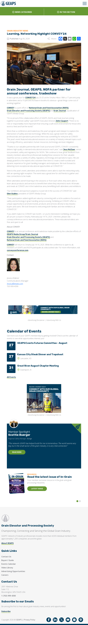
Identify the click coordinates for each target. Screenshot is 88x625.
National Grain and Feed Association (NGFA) (49, 108)
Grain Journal (60, 111)
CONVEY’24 (30, 98)
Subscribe (6, 611)
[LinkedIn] (55, 619)
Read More (17, 452)
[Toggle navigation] (84, 3)
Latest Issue (37, 489)
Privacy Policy (29, 619)
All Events (11, 377)
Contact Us (6, 556)
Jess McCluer (69, 149)
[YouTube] (68, 619)
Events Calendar (8, 564)
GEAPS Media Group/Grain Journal (22, 234)
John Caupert (62, 121)
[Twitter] (61, 619)
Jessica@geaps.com (15, 283)
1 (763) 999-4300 (8, 595)
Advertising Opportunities (13, 571)
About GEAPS (7, 543)
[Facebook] (48, 619)
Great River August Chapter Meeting (38, 365)
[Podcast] (80, 619)
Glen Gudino (12, 194)
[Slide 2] (80, 501)
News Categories (23, 12)
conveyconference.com (17, 250)
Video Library (7, 567)
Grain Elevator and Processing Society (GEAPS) (28, 111)
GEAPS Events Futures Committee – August (42, 343)
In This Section (67, 12)
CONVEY (10, 108)
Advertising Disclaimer (36, 320)
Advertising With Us (53, 320)
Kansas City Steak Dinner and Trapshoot (40, 354)
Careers (4, 575)
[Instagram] (74, 619)
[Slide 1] (77, 501)
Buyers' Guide (7, 560)
